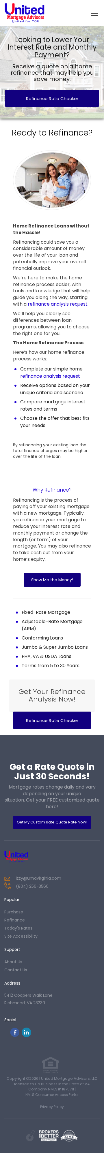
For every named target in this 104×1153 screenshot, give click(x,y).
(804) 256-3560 (32, 886)
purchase (13, 912)
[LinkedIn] (26, 1035)
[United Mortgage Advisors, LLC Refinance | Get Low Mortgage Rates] (24, 857)
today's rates (18, 928)
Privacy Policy (52, 1106)
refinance (14, 920)
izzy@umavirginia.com (38, 878)
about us (13, 962)
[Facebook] (14, 1035)
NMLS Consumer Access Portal (52, 1094)
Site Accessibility (21, 936)
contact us (15, 970)
